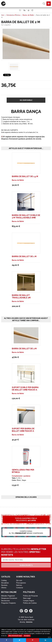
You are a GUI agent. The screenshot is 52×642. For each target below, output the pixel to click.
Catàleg (4, 580)
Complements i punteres (21, 476)
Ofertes (3, 588)
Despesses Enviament (9, 598)
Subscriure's (26, 565)
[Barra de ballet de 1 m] (26, 251)
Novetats (4, 585)
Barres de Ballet (28, 15)
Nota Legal (27, 598)
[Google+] (21, 611)
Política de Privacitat (30, 596)
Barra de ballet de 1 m (24, 256)
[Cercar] (44, 3)
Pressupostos (21, 583)
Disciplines (5, 583)
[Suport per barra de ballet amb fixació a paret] (26, 423)
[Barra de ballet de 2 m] (26, 59)
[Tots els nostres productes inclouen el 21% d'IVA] (26, 520)
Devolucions (5, 601)
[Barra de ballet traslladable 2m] (26, 289)
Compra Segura (28, 601)
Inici (2, 15)
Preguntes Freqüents (8, 603)
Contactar (19, 588)
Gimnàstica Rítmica (13, 15)
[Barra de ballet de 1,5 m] (26, 171)
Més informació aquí (15, 635)
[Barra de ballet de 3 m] (26, 342)
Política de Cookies (30, 603)
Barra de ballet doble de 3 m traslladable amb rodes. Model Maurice (26, 217)
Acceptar (27, 635)
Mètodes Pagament (8, 596)
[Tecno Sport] (5, 5)
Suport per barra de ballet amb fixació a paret (23, 431)
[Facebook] (31, 611)
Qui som (19, 580)
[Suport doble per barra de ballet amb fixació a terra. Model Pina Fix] (26, 382)
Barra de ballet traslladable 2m (21, 296)
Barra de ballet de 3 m (24, 348)
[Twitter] (26, 611)
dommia (29, 622)
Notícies (19, 585)
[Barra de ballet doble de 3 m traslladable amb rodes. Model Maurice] (26, 209)
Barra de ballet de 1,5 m (25, 176)
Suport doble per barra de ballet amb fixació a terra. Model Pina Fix (25, 389)
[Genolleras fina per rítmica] (26, 464)
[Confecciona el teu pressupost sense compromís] (26, 533)
